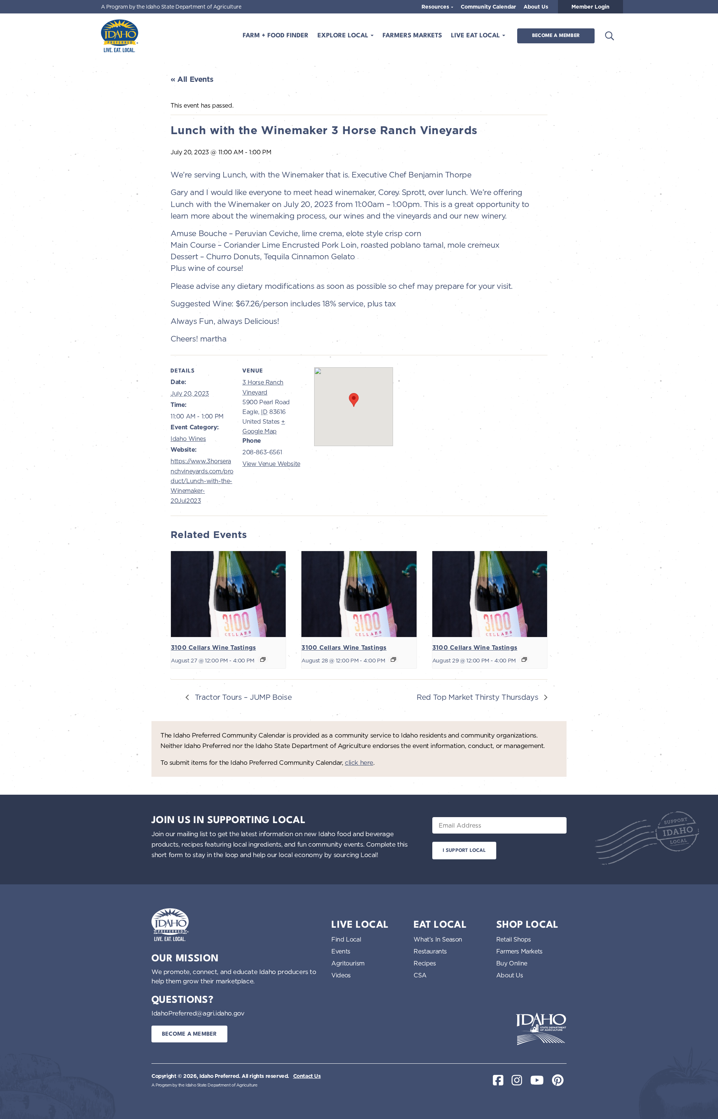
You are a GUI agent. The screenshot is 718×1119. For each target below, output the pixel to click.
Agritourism (348, 963)
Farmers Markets (412, 36)
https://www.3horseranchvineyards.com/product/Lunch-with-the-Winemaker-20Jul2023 (202, 480)
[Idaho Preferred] (119, 35)
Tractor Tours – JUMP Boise (242, 697)
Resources (436, 6)
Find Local (346, 939)
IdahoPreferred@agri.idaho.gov (197, 1013)
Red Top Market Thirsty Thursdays (478, 697)
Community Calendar (488, 6)
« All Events (192, 79)
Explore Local (343, 36)
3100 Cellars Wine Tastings (213, 648)
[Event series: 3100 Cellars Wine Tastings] (263, 659)
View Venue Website (271, 463)
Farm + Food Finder (276, 36)
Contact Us (307, 1076)
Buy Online (511, 963)
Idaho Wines (188, 438)
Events (340, 951)
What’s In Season (438, 939)
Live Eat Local (476, 36)
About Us (536, 6)
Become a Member (556, 35)
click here (359, 762)
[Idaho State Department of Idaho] (541, 1029)
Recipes (425, 963)
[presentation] (228, 594)
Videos (341, 975)
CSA (420, 975)
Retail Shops (513, 939)
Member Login (590, 6)
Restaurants (430, 951)
